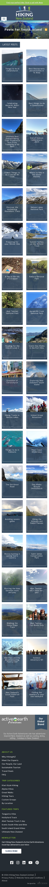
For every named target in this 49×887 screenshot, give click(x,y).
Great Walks (7, 792)
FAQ (4, 774)
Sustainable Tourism (11, 767)
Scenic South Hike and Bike (14, 824)
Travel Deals (7, 771)
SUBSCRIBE (11, 851)
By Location (7, 803)
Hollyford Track (9, 817)
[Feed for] (46, 29)
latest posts (9, 44)
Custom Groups (9, 799)
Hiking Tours (8, 796)
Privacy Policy (8, 878)
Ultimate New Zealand (12, 832)
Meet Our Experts (10, 760)
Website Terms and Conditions (29, 878)
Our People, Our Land (12, 764)
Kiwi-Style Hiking (10, 785)
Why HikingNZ (9, 757)
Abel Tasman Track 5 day (13, 821)
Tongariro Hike (9, 814)
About (4, 880)
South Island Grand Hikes (13, 828)
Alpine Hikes (8, 789)
